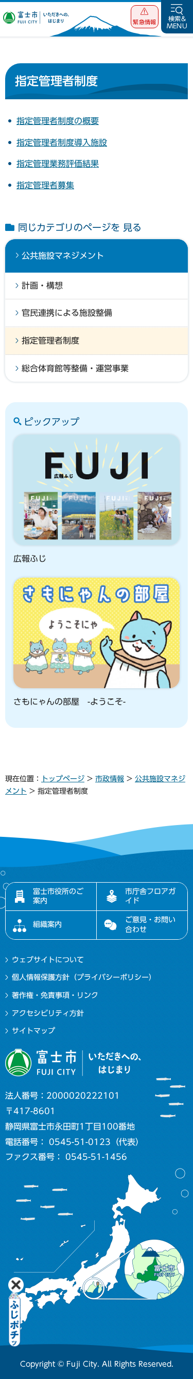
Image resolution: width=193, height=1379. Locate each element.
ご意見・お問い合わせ (150, 924)
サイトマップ (33, 1030)
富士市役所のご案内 (58, 896)
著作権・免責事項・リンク (55, 995)
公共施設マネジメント (63, 256)
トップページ (62, 778)
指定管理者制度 (50, 340)
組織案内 (47, 924)
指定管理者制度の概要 (57, 121)
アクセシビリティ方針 (48, 1013)
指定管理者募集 (45, 185)
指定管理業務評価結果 (57, 163)
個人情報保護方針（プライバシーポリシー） (84, 977)
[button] (145, 16)
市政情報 (109, 778)
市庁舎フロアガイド (150, 896)
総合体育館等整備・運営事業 (75, 368)
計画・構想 (42, 285)
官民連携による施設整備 (67, 313)
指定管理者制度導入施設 (61, 142)
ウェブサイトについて (48, 959)
